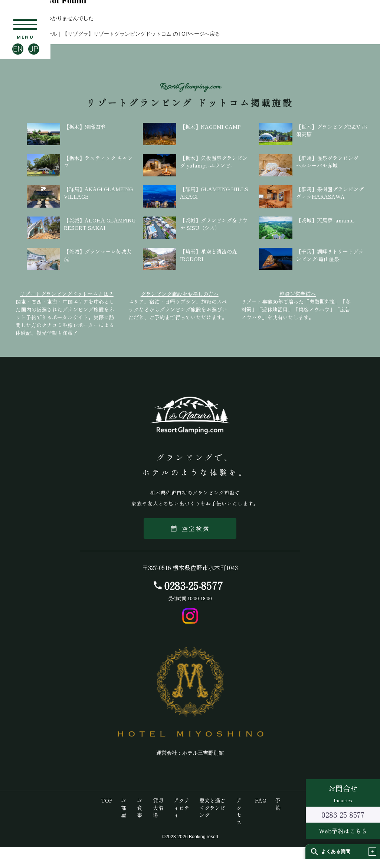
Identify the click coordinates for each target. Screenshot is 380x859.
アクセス (239, 811)
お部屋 (123, 808)
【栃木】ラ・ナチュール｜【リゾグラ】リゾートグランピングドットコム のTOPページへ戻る (110, 34)
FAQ (260, 800)
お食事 (139, 808)
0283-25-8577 (193, 585)
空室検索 (190, 528)
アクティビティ (181, 808)
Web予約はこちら (343, 830)
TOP (106, 800)
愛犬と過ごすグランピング (212, 808)
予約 (278, 804)
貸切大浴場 (158, 808)
